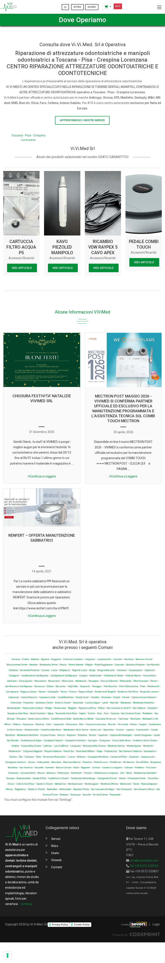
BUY (117, 6)
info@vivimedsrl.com (143, 860)
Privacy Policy (60, 924)
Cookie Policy (82, 924)
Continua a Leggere (42, 476)
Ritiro (54, 846)
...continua (25, 904)
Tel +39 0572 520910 (143, 866)
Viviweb (56, 860)
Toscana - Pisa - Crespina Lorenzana (28, 138)
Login (156, 924)
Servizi (55, 839)
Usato (55, 853)
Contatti (56, 867)
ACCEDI (92, 7)
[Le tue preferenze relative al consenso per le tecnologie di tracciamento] (7, 955)
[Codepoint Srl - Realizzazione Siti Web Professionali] (136, 934)
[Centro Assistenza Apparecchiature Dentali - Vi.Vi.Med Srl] (8, 6)
